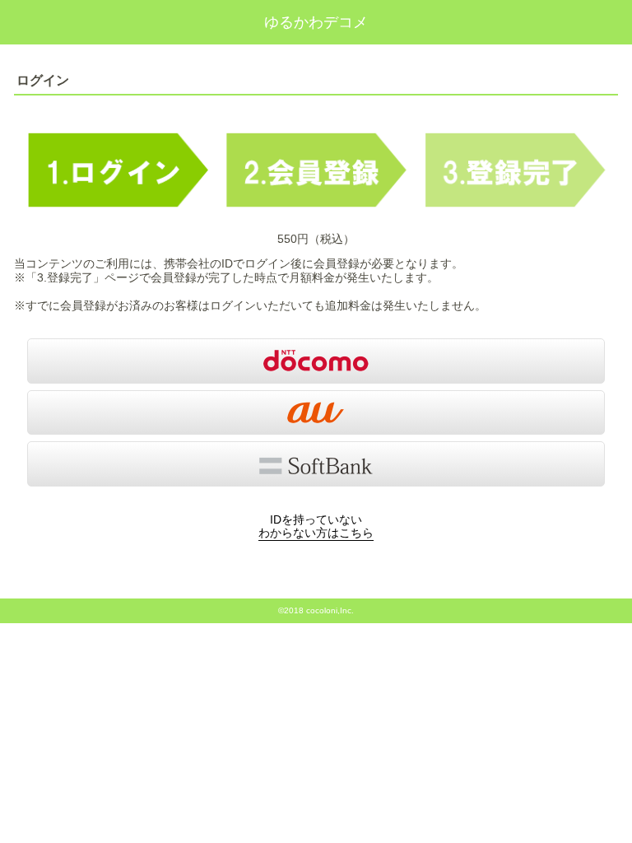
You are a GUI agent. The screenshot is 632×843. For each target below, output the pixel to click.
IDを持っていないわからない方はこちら (316, 526)
